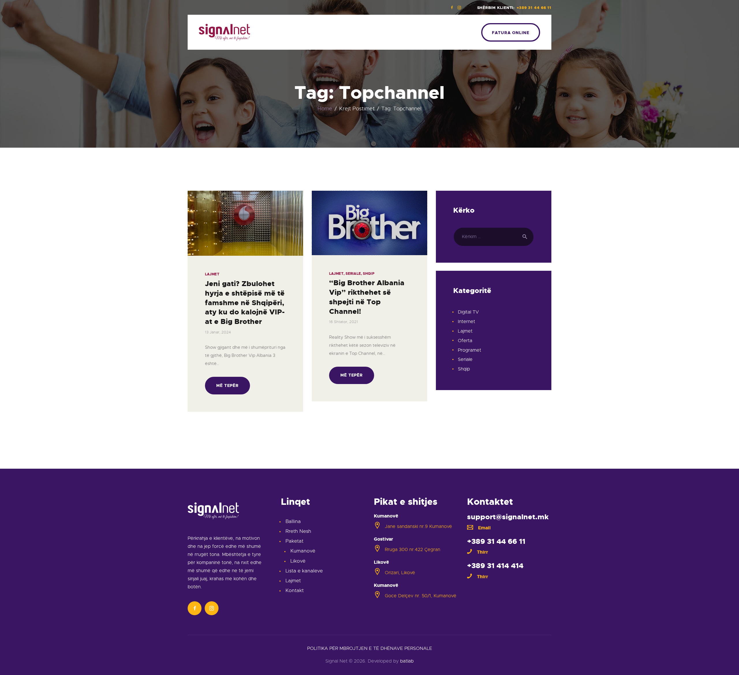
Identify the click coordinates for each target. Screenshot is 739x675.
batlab (407, 661)
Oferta (465, 341)
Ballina (293, 521)
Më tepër (227, 385)
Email (484, 528)
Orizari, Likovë (400, 573)
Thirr (482, 552)
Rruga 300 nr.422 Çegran (412, 549)
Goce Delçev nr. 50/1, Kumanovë (420, 596)
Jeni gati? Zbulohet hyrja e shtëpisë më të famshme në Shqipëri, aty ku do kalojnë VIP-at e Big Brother (245, 302)
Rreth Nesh (298, 531)
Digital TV (468, 312)
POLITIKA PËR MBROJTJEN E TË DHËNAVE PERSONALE (369, 648)
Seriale (353, 273)
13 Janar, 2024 (218, 332)
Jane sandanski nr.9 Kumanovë (418, 526)
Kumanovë (302, 551)
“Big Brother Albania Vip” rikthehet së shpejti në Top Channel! (366, 297)
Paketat (294, 541)
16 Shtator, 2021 (343, 321)
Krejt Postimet (357, 108)
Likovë (297, 561)
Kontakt (294, 590)
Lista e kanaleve (304, 571)
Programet (469, 350)
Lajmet (212, 274)
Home (325, 109)
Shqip (368, 273)
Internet (466, 321)
